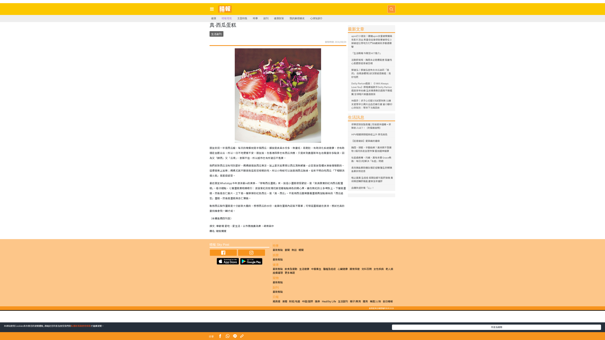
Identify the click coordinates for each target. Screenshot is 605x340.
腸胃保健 (355, 269)
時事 (255, 18)
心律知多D (316, 18)
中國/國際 (307, 301)
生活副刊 (216, 34)
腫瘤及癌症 (329, 269)
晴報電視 (227, 18)
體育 (365, 301)
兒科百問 (367, 269)
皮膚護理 (278, 273)
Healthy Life (329, 301)
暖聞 (301, 250)
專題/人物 (375, 301)
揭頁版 (276, 301)
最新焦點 (278, 250)
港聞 (284, 301)
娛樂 (317, 301)
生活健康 (304, 269)
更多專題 (290, 273)
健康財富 (279, 18)
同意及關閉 (496, 327)
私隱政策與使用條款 (81, 325)
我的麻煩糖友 (297, 18)
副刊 (265, 18)
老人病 (389, 269)
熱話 (294, 250)
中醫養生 (316, 269)
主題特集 (242, 18)
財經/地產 (294, 301)
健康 (213, 18)
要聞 (287, 250)
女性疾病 (379, 269)
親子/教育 (355, 301)
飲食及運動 (291, 269)
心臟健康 (343, 269)
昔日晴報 (388, 301)
